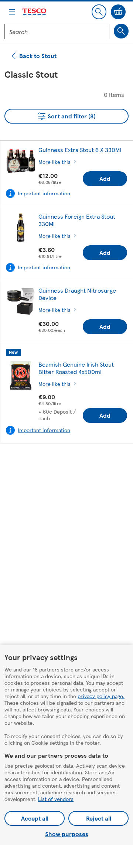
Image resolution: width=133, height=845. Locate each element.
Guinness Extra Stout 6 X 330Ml (79, 149)
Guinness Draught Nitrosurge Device (77, 294)
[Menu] (11, 11)
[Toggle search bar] (99, 11)
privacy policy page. (101, 696)
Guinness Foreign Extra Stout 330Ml (76, 220)
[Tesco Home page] (34, 12)
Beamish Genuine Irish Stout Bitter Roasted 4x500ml (76, 368)
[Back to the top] (70, 468)
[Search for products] (121, 31)
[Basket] (118, 11)
